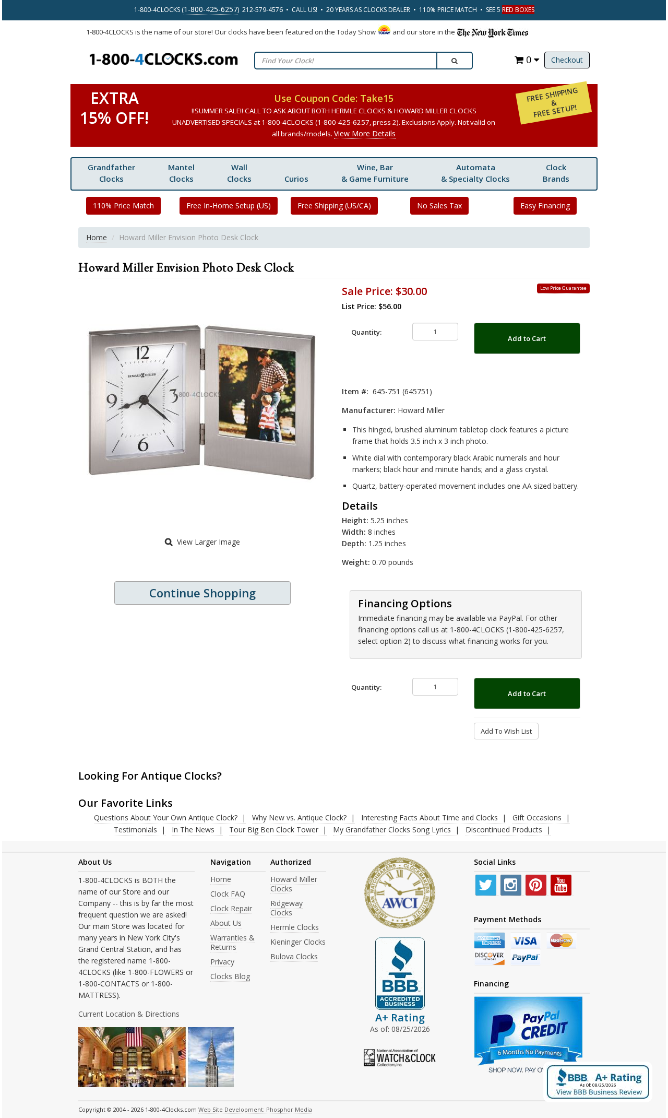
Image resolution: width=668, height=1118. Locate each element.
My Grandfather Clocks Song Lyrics (392, 829)
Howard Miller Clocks (293, 883)
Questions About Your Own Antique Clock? (165, 817)
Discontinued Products (504, 829)
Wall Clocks (239, 173)
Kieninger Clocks (298, 942)
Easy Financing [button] (545, 205)
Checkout (567, 60)
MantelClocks (181, 173)
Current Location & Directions (129, 1014)
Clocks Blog (230, 976)
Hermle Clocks (294, 927)
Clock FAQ (227, 894)
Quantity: (366, 332)
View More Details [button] (365, 133)
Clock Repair (231, 908)
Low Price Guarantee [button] (563, 288)
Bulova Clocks (294, 956)
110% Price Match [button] (123, 205)
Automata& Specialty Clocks (475, 173)
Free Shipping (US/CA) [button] (334, 205)
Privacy (222, 962)
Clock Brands (556, 173)
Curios (296, 178)
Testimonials (135, 829)
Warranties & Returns (232, 942)
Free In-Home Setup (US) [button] (228, 205)
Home (96, 237)
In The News (193, 829)
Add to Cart (527, 338)
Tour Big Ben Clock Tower (273, 829)
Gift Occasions (537, 817)
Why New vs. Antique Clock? (299, 817)
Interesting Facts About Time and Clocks (429, 817)
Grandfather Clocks (111, 173)
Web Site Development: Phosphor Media (255, 1109)
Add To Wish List (506, 731)
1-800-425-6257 (210, 9)
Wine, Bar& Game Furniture (375, 173)
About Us (226, 923)
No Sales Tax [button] (439, 205)
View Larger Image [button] (208, 542)
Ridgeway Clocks (286, 907)
